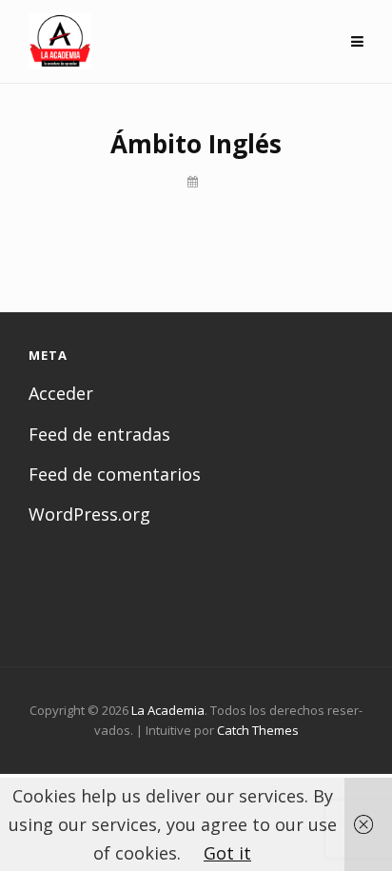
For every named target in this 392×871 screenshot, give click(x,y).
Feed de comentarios (115, 474)
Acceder (61, 393)
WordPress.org (89, 514)
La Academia (168, 710)
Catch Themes (258, 730)
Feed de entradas (99, 434)
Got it (227, 852)
